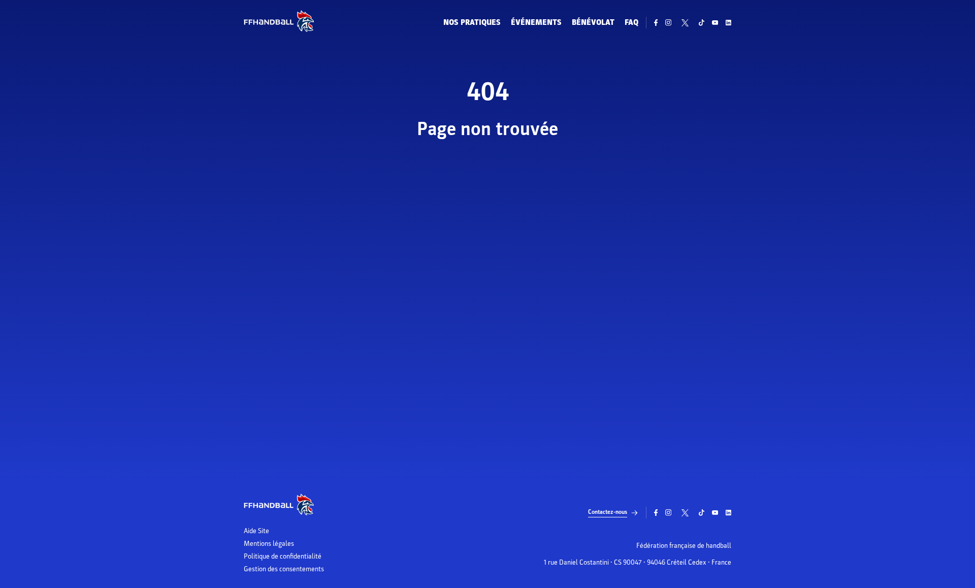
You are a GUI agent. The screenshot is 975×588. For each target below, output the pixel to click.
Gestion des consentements (284, 569)
